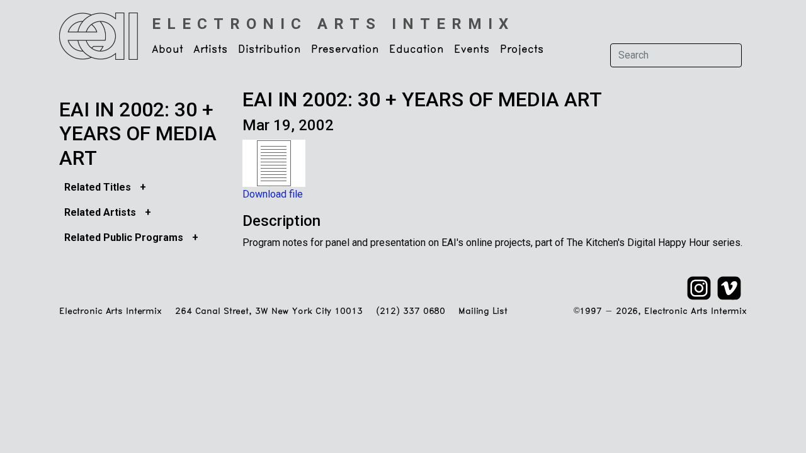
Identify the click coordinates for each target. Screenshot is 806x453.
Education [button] (416, 50)
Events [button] (472, 50)
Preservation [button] (345, 50)
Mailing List (482, 312)
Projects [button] (522, 50)
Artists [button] (210, 50)
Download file (272, 194)
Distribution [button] (269, 50)
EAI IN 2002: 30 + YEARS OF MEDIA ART (138, 134)
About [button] (167, 50)
